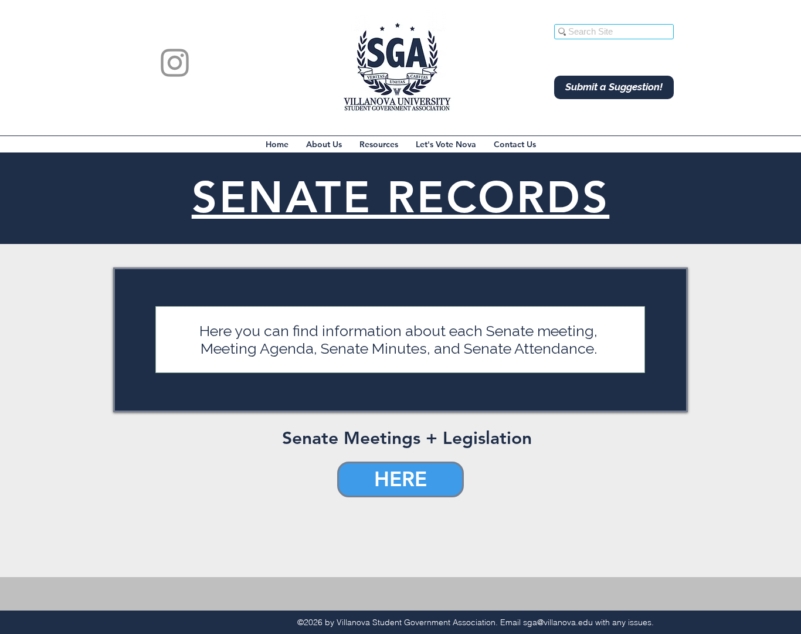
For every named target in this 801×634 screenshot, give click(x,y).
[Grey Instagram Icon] (175, 63)
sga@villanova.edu (558, 622)
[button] (324, 144)
